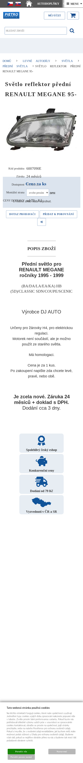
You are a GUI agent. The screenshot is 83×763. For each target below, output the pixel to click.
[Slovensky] (18, 4)
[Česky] (10, 4)
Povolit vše (21, 751)
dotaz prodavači (22, 214)
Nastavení (62, 751)
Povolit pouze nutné (21, 757)
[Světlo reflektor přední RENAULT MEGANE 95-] (41, 129)
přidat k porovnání (58, 214)
